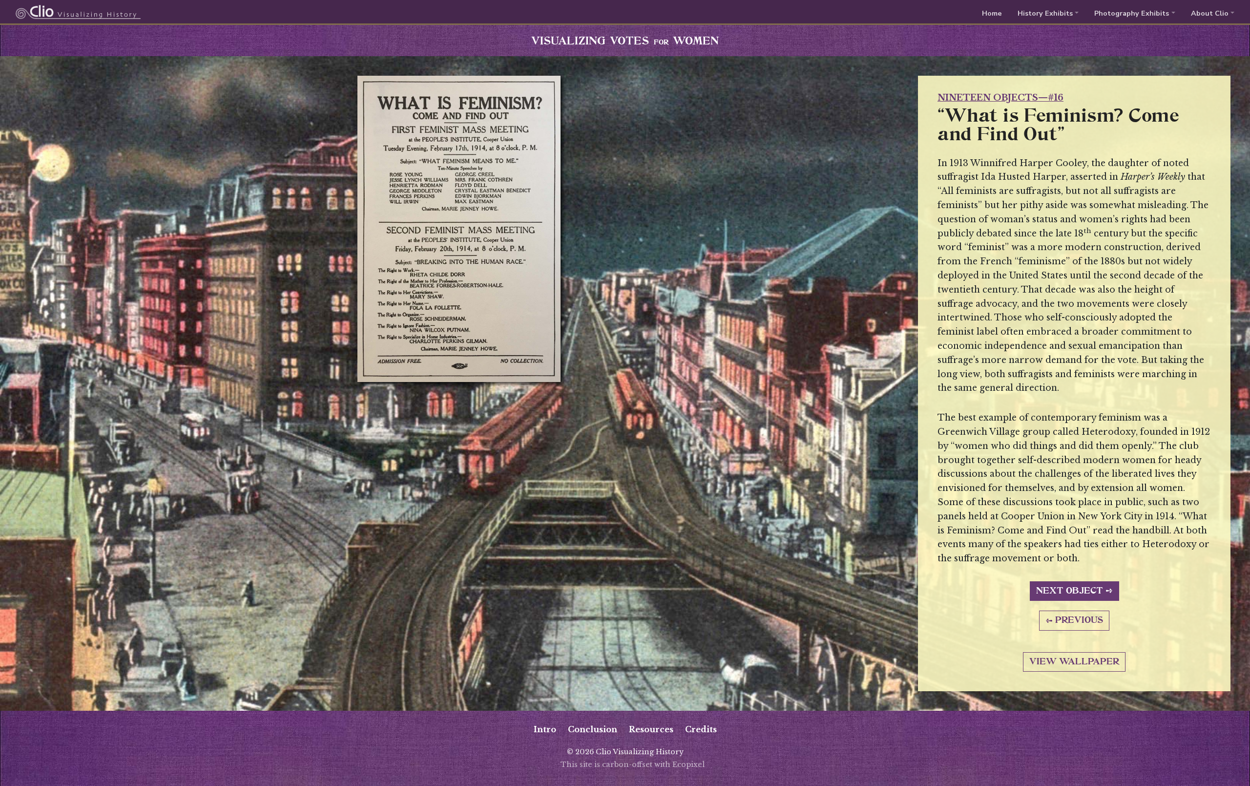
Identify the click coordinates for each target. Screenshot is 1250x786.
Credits (701, 729)
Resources (651, 729)
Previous (1079, 620)
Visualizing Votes (625, 41)
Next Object (1069, 591)
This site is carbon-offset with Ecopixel (633, 764)
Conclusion (592, 729)
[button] (1048, 13)
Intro (545, 729)
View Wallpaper (1074, 662)
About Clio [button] (1210, 13)
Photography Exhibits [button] (1131, 13)
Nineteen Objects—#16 (1000, 97)
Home (992, 13)
